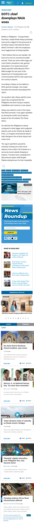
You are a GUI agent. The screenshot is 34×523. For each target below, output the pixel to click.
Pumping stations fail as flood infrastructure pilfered (16, 499)
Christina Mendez (7, 27)
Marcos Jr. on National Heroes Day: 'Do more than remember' (16, 384)
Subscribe (28, 3)
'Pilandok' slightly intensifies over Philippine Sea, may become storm (15, 460)
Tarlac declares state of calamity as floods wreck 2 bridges (17, 422)
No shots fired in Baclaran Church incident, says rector (15, 347)
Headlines (6, 10)
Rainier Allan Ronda (10, 503)
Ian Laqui (7, 389)
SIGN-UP (11, 233)
